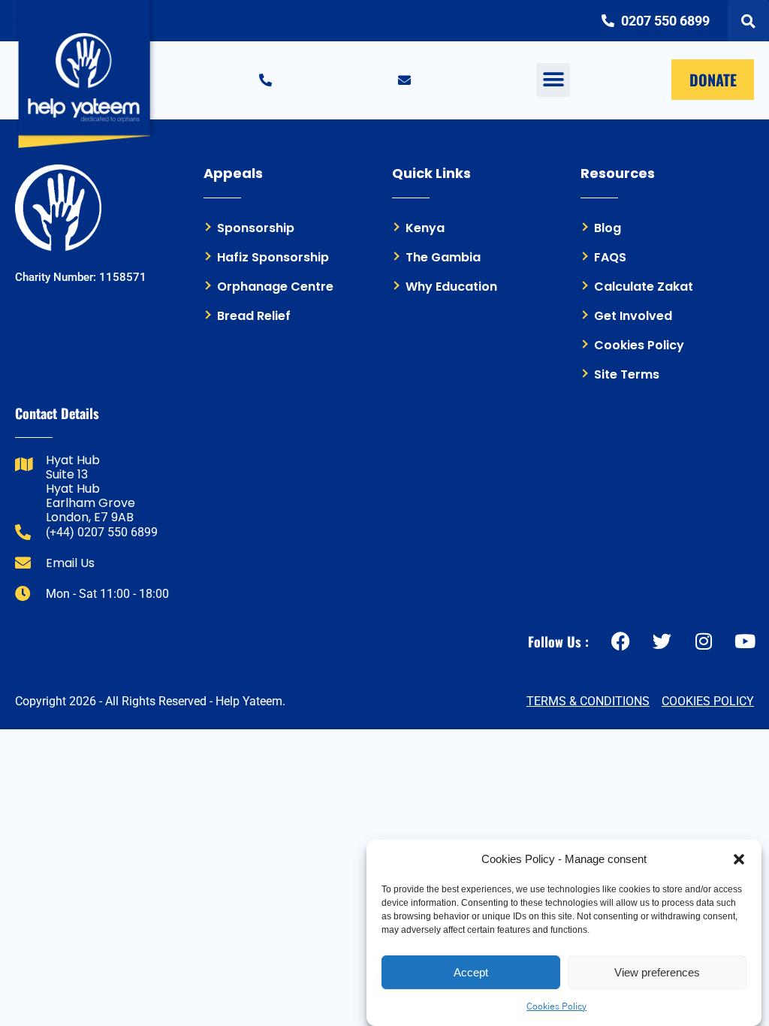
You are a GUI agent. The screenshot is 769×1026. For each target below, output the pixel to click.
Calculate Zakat (643, 286)
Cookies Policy (556, 1006)
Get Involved (633, 315)
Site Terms (626, 374)
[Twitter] (662, 641)
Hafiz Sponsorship (273, 257)
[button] (738, 859)
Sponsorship (255, 228)
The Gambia (443, 257)
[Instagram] (703, 641)
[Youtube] (744, 641)
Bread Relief (254, 315)
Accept (471, 972)
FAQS (610, 257)
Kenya (425, 228)
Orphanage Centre (275, 286)
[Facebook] (620, 641)
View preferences (657, 972)
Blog (607, 228)
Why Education (451, 286)
